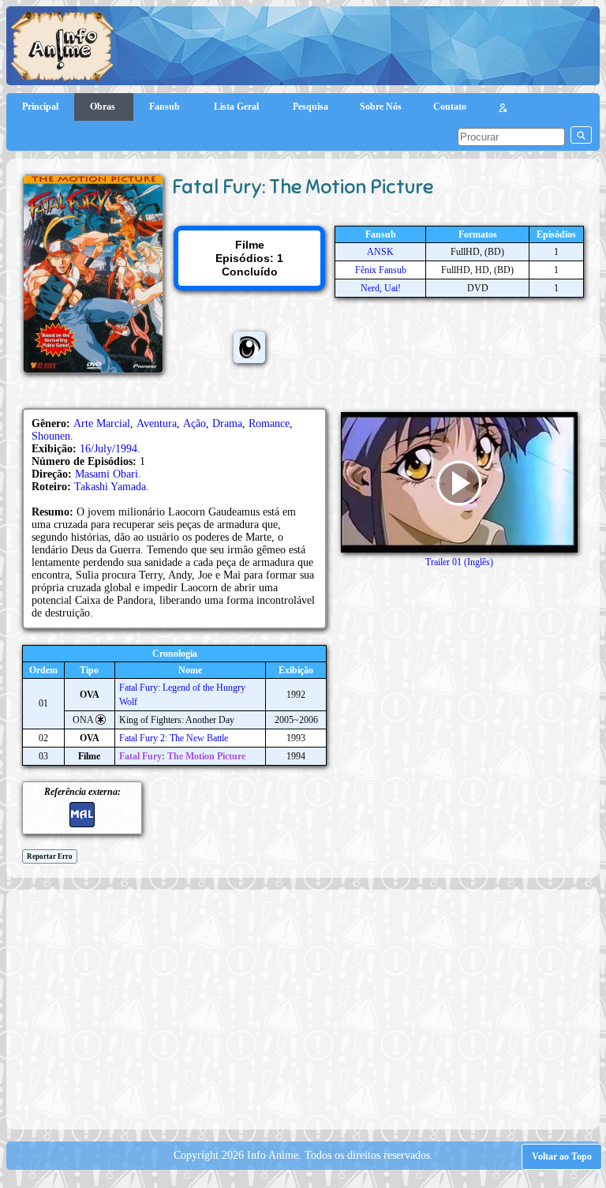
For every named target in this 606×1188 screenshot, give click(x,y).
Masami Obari (106, 474)
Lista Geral (237, 106)
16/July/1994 (108, 449)
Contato (449, 106)
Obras (104, 106)
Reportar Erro (50, 856)
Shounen (51, 436)
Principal (40, 106)
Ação (194, 423)
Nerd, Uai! (381, 288)
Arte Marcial (101, 423)
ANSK (380, 251)
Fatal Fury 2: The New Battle (173, 738)
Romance (269, 423)
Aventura (157, 423)
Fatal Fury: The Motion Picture (182, 756)
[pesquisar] (581, 135)
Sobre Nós (381, 106)
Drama (227, 423)
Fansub (165, 106)
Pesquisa (310, 106)
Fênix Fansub (380, 269)
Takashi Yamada (110, 487)
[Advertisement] (310, 1008)
